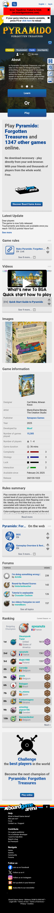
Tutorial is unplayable (22, 593)
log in (50, 4)
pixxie (22, 675)
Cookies (30, 904)
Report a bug (13, 839)
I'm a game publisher (16, 832)
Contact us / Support (16, 823)
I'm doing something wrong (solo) (28, 574)
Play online (27, 795)
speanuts (38, 626)
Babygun (23, 683)
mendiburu (20, 604)
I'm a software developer (17, 834)
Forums (11, 857)
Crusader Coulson (24, 595)
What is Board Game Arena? (19, 816)
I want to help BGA (15, 837)
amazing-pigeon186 (24, 708)
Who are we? (13, 819)
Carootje (23, 668)
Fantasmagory (26, 699)
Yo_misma (24, 691)
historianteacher (23, 586)
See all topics (27, 609)
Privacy (23, 904)
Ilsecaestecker (26, 717)
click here (27, 20)
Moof (29, 428)
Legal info (13, 902)
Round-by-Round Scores (24, 583)
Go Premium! (13, 841)
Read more (27, 517)
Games (11, 853)
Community (12, 855)
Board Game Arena (15, 900)
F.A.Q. (10, 821)
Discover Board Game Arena (27, 204)
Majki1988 (24, 660)
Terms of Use (23, 902)
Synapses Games (35, 418)
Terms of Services (37, 902)
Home (10, 850)
